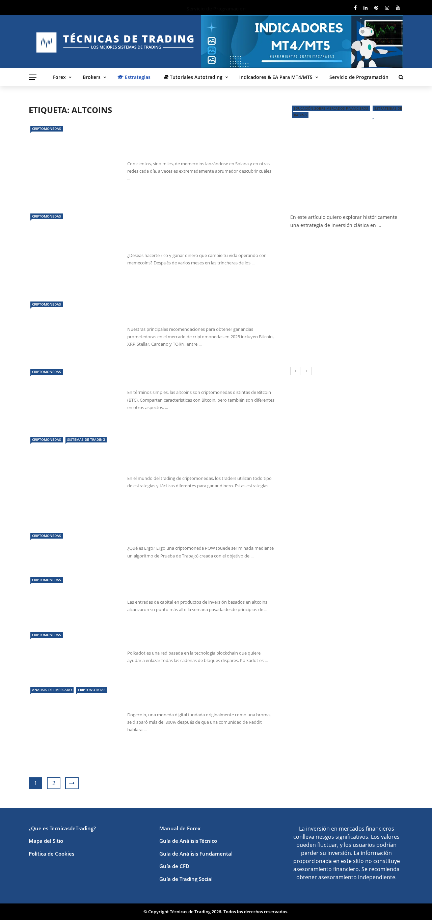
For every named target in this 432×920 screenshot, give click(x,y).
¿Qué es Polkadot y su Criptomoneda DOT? (196, 640)
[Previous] (295, 371)
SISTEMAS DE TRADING (86, 439)
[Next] (307, 371)
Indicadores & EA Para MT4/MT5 (276, 77)
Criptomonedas (46, 128)
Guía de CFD (174, 866)
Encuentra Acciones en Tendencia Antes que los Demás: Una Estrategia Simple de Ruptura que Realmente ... (361, 250)
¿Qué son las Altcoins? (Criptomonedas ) (192, 379)
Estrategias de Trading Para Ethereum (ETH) (198, 465)
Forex (59, 77)
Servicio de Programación (358, 77)
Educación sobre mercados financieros (331, 108)
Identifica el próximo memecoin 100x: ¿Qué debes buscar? (198, 147)
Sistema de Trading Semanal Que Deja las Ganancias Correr (362, 309)
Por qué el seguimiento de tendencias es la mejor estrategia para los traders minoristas (339, 346)
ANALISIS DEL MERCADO (52, 689)
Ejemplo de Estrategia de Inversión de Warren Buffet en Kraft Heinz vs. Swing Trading (340, 196)
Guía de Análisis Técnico (188, 840)
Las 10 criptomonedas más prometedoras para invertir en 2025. (195, 312)
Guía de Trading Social (186, 878)
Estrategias (137, 77)
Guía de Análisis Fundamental (196, 853)
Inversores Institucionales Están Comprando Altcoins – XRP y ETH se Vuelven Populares (200, 585)
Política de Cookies (51, 853)
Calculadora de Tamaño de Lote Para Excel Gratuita (363, 279)
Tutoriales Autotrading (195, 77)
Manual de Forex (179, 828)
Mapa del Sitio (46, 840)
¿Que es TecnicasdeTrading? (62, 828)
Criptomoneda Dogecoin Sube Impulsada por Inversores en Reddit (200, 698)
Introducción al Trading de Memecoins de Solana (194, 239)
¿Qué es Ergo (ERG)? (159, 535)
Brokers (92, 77)
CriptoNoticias (92, 689)
